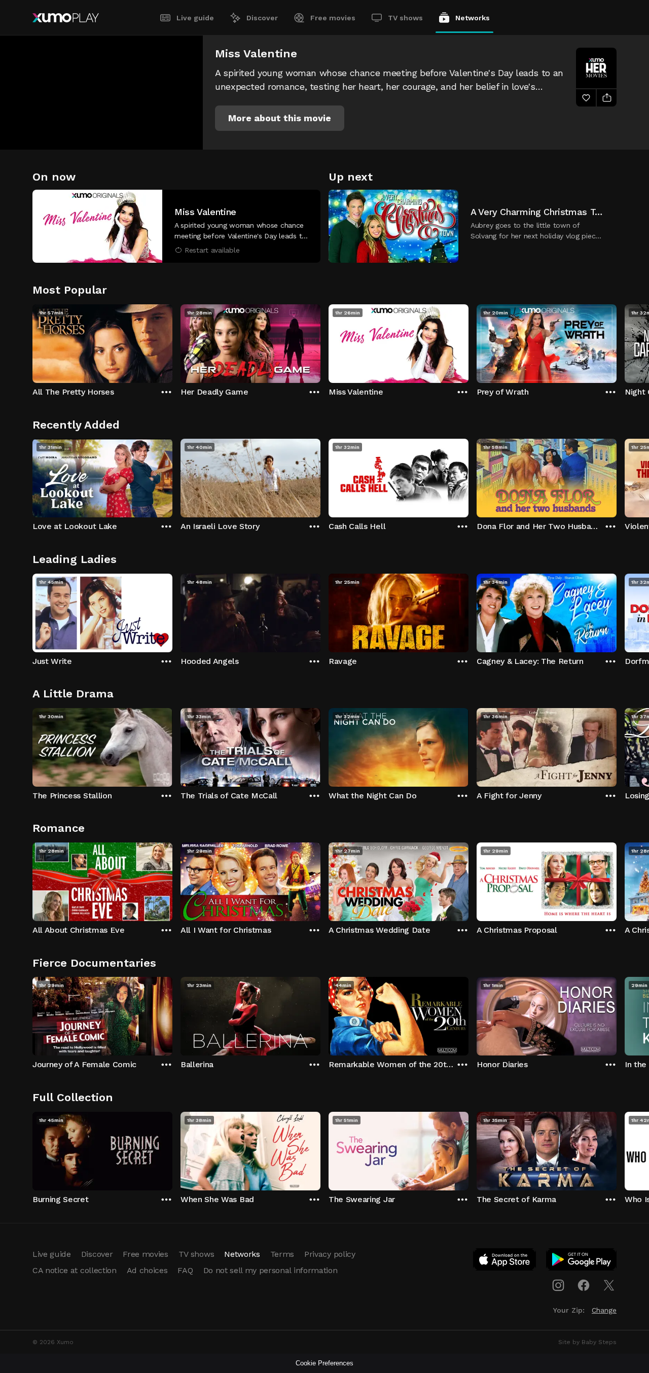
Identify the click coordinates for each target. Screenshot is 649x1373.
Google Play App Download (582, 1261)
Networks (472, 18)
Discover (262, 18)
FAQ (185, 1270)
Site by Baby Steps (587, 1342)
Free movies (332, 18)
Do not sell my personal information (270, 1270)
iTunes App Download (505, 1261)
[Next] (616, 341)
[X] (609, 1285)
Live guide (195, 18)
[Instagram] (558, 1285)
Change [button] (604, 1310)
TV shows (405, 18)
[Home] (65, 17)
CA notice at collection (74, 1270)
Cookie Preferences (324, 1363)
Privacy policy (329, 1254)
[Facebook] (583, 1285)
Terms (282, 1254)
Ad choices (147, 1270)
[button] (279, 118)
